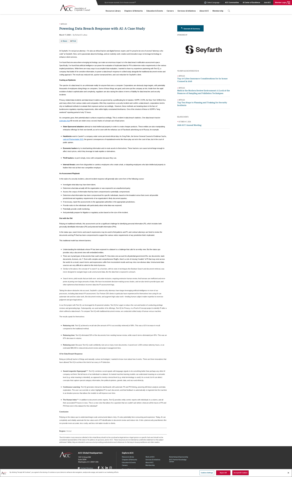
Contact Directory (87, 468)
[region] (146, 473)
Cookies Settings (207, 473)
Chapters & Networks (133, 11)
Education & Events (154, 11)
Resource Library (113, 11)
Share (65, 41)
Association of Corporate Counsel (75, 8)
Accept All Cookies (240, 473)
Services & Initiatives (186, 11)
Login (280, 2)
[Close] (288, 472)
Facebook (98, 468)
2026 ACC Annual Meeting (189, 125)
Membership (217, 11)
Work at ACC (150, 457)
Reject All (223, 473)
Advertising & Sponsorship (178, 457)
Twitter (102, 468)
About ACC (204, 11)
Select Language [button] (213, 2)
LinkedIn (106, 468)
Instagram (110, 468)
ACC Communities (232, 2)
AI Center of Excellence (251, 2)
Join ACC (267, 2)
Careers (170, 11)
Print (74, 41)
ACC (66, 454)
